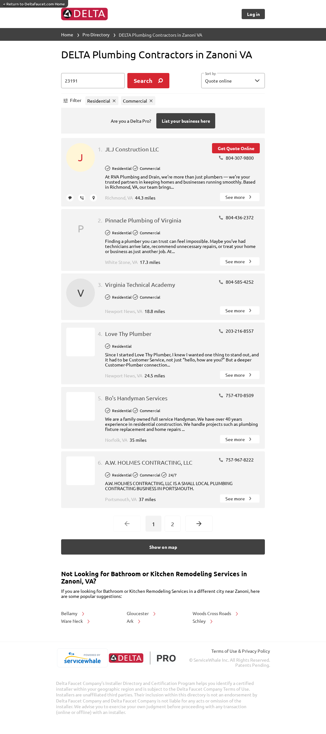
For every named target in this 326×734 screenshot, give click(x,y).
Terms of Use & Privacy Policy (240, 651)
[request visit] (93, 197)
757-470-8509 (239, 395)
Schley (200, 621)
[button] (233, 80)
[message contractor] (70, 197)
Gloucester (138, 613)
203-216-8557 (239, 331)
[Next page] (199, 524)
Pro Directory (96, 34)
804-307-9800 (239, 158)
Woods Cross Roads (212, 613)
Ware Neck (72, 621)
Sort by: (210, 73)
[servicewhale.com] (82, 657)
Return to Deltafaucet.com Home (34, 3)
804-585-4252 (239, 282)
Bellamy (69, 613)
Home (67, 34)
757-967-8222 (239, 459)
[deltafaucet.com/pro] (142, 658)
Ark (130, 621)
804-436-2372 (239, 217)
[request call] (81, 197)
